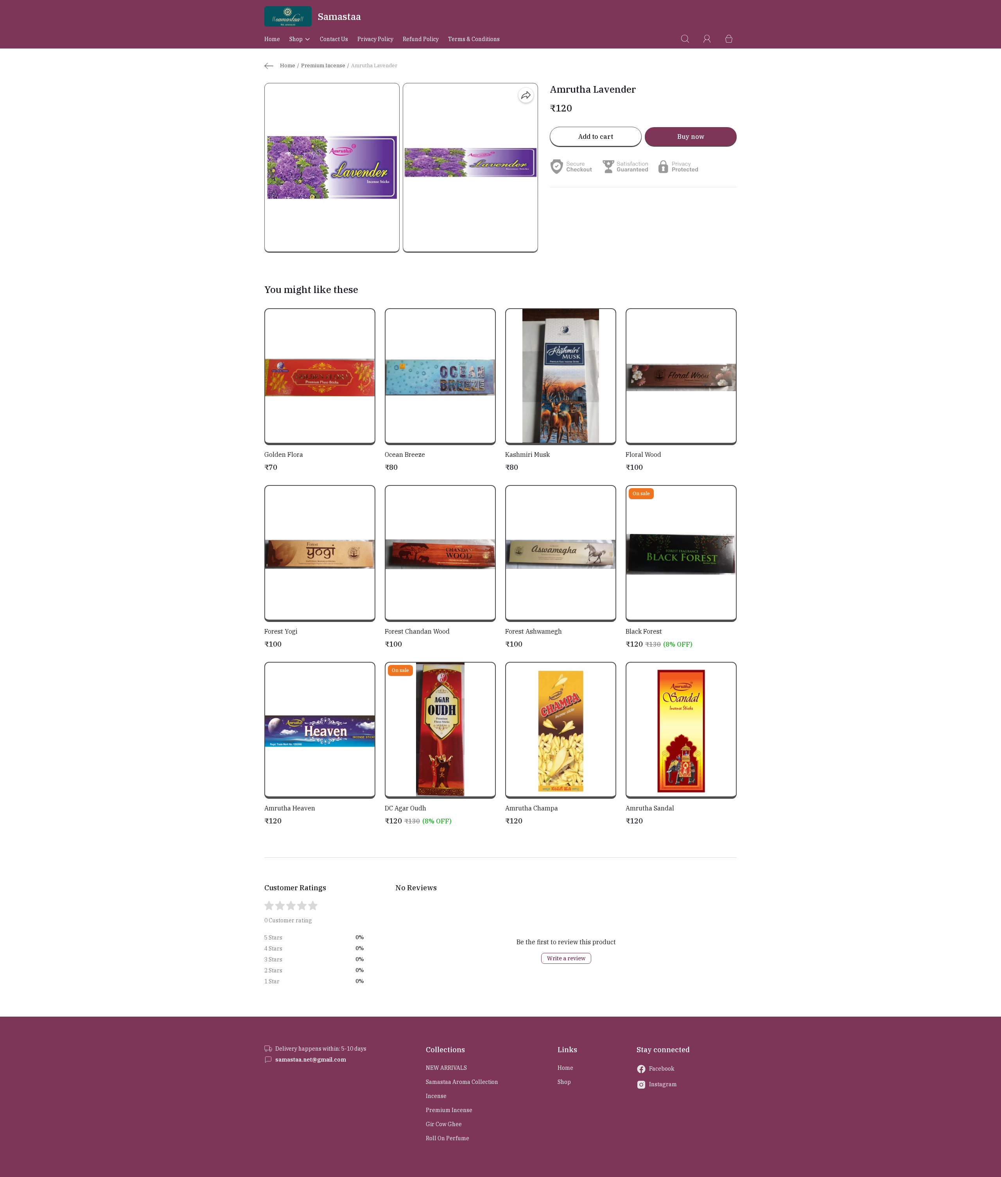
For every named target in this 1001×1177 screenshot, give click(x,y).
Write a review (566, 958)
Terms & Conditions (474, 39)
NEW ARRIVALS (446, 1067)
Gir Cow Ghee (444, 1124)
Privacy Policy (375, 39)
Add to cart (595, 136)
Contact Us (334, 39)
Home (272, 39)
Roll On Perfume (447, 1138)
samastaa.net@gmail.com (310, 1059)
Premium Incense (323, 65)
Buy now (690, 136)
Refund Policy (421, 39)
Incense (436, 1096)
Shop (296, 39)
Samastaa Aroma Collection (462, 1081)
